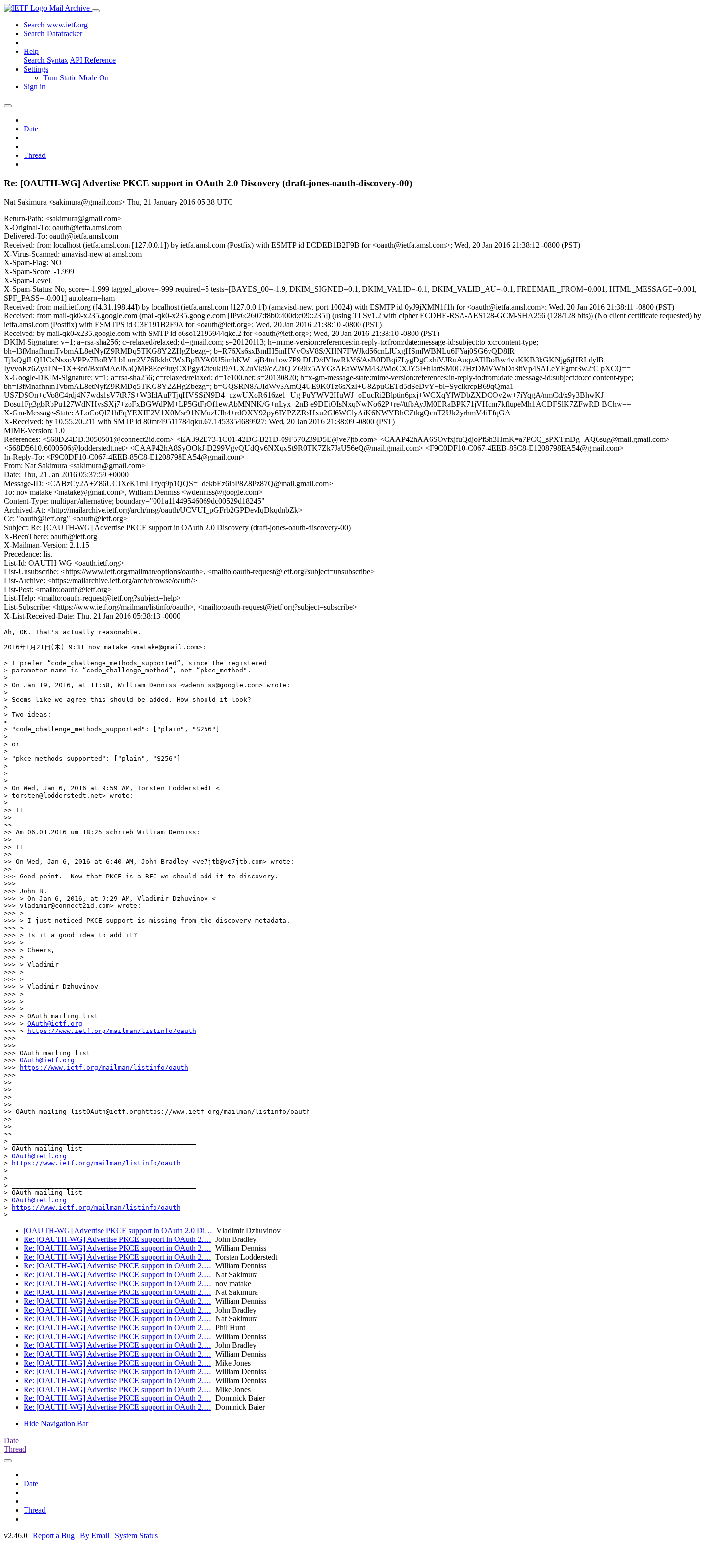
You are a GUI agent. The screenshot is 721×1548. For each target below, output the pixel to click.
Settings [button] (36, 69)
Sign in (35, 86)
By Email (94, 1535)
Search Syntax (46, 60)
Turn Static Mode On (76, 78)
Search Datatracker (53, 33)
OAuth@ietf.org (54, 1023)
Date (31, 129)
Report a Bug (54, 1535)
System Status (136, 1535)
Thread (35, 155)
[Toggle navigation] (96, 10)
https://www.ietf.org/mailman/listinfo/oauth (111, 1030)
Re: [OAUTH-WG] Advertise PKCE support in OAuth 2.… (117, 1239)
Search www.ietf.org (56, 25)
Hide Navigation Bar (56, 1423)
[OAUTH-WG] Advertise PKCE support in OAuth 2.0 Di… (118, 1230)
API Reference (93, 60)
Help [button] (31, 51)
